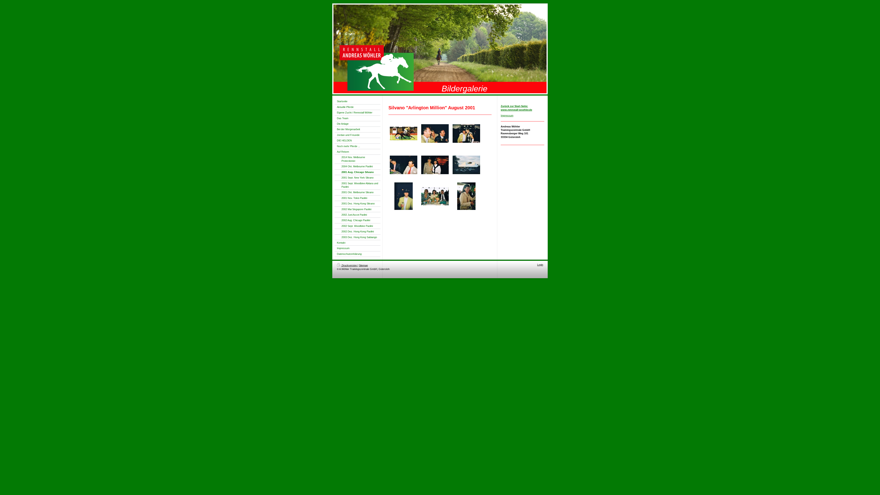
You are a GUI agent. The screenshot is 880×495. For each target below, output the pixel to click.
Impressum (507, 115)
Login (540, 264)
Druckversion (349, 265)
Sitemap (363, 265)
